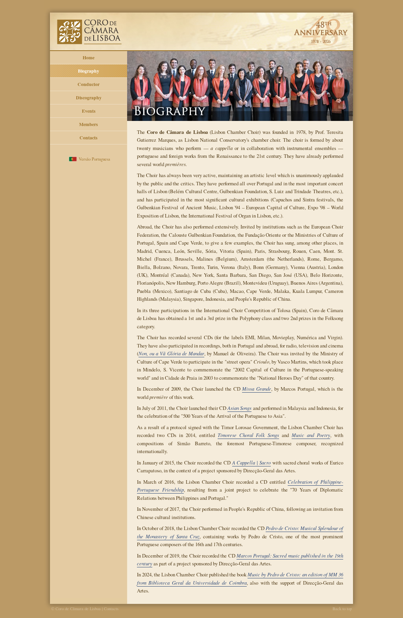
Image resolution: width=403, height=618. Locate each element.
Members (88, 124)
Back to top (342, 608)
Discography (89, 97)
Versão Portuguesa (94, 159)
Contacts (88, 137)
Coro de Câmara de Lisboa (201, 25)
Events (89, 111)
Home (88, 57)
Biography (88, 71)
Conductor (89, 84)
